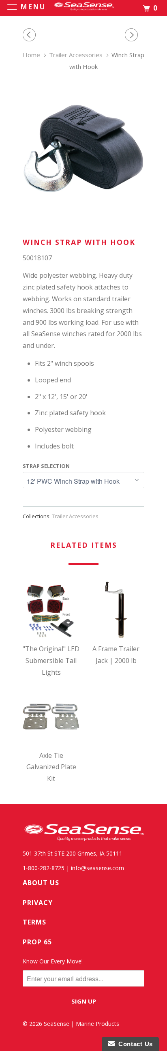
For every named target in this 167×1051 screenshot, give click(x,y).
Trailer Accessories (75, 516)
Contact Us (134, 1043)
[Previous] (30, 35)
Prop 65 (37, 941)
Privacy (38, 902)
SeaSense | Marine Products (81, 1023)
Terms (34, 922)
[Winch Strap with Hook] (83, 148)
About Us (41, 882)
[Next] (132, 35)
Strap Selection (46, 466)
